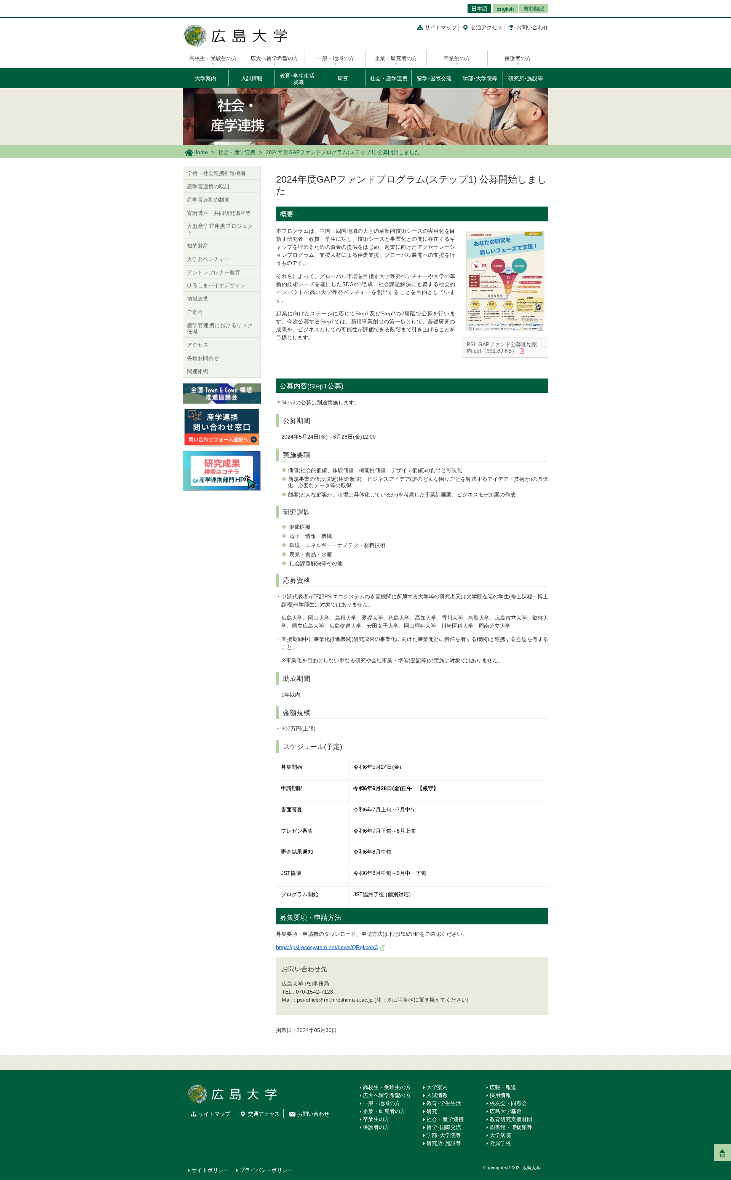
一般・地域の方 (335, 58)
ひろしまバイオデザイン (216, 285)
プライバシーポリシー (266, 1170)
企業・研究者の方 (396, 58)
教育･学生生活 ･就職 (297, 79)
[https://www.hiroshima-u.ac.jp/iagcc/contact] (222, 427)
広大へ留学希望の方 (274, 58)
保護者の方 (517, 58)
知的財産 (197, 246)
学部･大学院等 (480, 78)
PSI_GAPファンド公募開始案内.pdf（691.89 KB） (502, 347)
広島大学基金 (506, 1111)
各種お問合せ (203, 358)
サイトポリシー (210, 1170)
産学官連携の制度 (208, 200)
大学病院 (500, 1135)
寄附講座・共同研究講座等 (219, 213)
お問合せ (532, 27)
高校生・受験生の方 (213, 58)
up (722, 1155)
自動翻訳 (533, 9)
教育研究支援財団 (511, 1119)
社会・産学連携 (388, 78)
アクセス (487, 27)
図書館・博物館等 (511, 1127)
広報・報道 (503, 1087)
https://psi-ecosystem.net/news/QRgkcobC (327, 947)
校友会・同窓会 (508, 1103)
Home (200, 152)
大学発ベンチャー (208, 259)
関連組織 (197, 371)
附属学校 (500, 1143)
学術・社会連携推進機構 (216, 173)
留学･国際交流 (434, 78)
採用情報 (500, 1095)
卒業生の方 (457, 58)
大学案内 (205, 78)
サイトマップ (441, 27)
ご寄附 (195, 312)
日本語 (479, 9)
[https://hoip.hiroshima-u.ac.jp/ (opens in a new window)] (222, 471)
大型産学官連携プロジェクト (220, 229)
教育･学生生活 (443, 1103)
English (505, 9)
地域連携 (197, 299)
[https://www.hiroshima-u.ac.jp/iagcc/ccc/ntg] (222, 393)
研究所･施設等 (525, 78)
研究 (343, 78)
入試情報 (251, 78)
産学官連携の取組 (208, 186)
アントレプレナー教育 (213, 272)
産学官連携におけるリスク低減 (220, 328)
